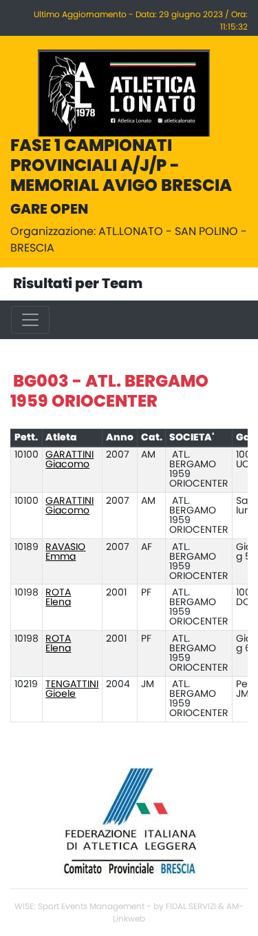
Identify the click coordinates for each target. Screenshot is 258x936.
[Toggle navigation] (30, 320)
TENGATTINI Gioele (71, 689)
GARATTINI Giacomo (69, 459)
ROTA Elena (58, 597)
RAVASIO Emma (65, 552)
